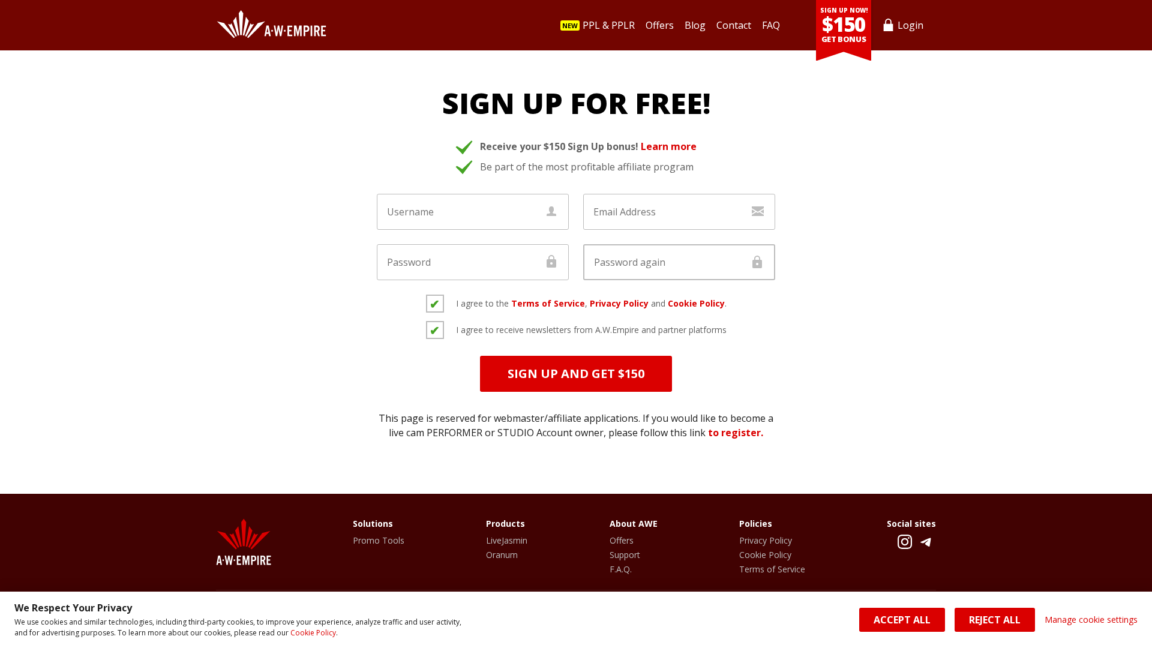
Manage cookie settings (1091, 620)
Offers (622, 540)
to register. (735, 432)
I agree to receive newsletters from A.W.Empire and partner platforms (591, 329)
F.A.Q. (621, 569)
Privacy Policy (619, 303)
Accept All (902, 619)
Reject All (995, 619)
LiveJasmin (506, 540)
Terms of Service (548, 303)
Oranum (502, 554)
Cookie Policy (313, 633)
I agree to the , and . (591, 303)
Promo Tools (378, 540)
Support (625, 554)
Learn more (669, 146)
